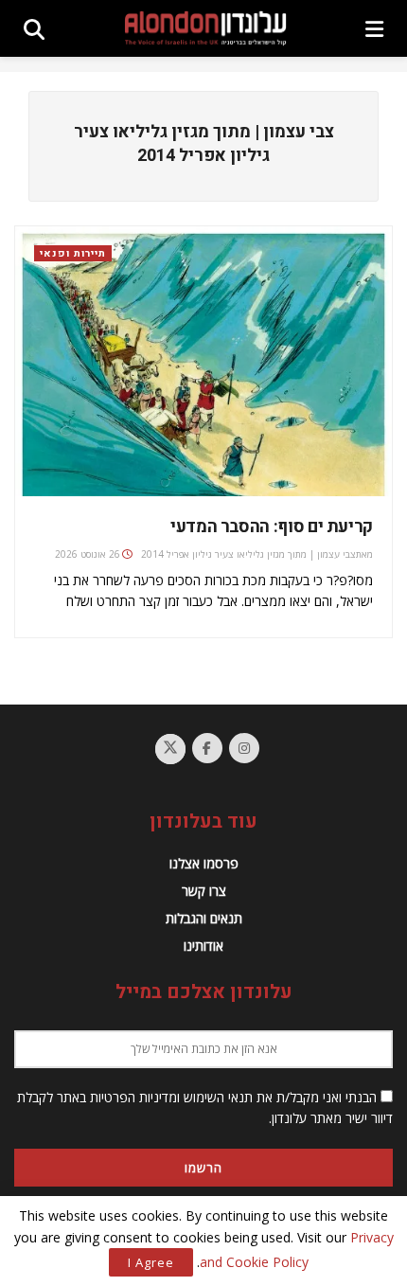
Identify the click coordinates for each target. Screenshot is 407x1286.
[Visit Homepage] (205, 28)
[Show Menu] (374, 28)
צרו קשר (204, 891)
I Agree (151, 1262)
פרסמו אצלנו (204, 863)
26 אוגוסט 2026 (87, 554)
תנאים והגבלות (204, 918)
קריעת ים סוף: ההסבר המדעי (271, 527)
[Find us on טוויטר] (170, 749)
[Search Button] (34, 28)
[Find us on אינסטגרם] (244, 748)
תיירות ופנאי (73, 253)
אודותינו (203, 946)
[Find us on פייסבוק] (207, 748)
